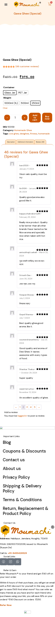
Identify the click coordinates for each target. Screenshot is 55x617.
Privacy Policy (16, 477)
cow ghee (14, 133)
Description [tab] (11, 142)
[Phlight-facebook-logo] (3, 561)
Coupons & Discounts (24, 451)
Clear (5, 108)
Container (9, 87)
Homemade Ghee (23, 130)
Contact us (14, 460)
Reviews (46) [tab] (40, 142)
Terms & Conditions (22, 499)
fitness (33, 133)
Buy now (47, 117)
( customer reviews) (27, 66)
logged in (22, 415)
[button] (6, 4)
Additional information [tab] (25, 142)
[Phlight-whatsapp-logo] (17, 561)
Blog (7, 442)
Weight (7, 97)
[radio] (9, 93)
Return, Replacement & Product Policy (25, 511)
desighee (24, 133)
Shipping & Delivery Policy (22, 488)
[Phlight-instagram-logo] (10, 561)
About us (12, 468)
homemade (44, 133)
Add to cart (34, 117)
